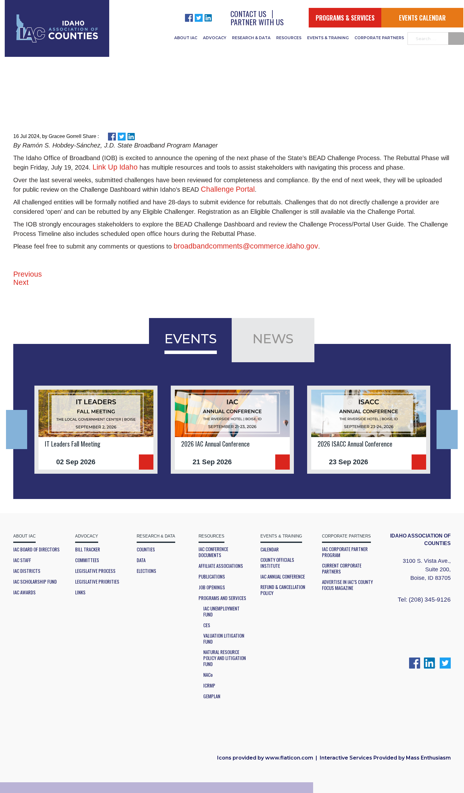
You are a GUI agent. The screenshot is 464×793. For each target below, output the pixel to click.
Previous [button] (16, 429)
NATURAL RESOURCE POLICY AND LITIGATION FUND (224, 658)
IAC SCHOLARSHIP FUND (35, 582)
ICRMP (209, 685)
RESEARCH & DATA (251, 37)
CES (206, 625)
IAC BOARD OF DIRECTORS (36, 549)
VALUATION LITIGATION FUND (223, 639)
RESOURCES (288, 37)
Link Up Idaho (115, 167)
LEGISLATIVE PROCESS (95, 571)
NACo (208, 675)
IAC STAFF (22, 560)
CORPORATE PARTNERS (379, 37)
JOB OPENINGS (212, 587)
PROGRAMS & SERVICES (345, 17)
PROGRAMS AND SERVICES (222, 598)
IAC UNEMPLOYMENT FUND (221, 611)
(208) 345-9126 (430, 599)
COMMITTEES (87, 560)
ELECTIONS (146, 571)
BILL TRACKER (87, 549)
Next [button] (447, 429)
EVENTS (190, 338)
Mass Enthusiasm (428, 758)
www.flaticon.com (289, 758)
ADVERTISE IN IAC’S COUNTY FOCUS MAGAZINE (347, 585)
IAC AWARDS (24, 592)
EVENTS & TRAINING (328, 37)
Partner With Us (257, 22)
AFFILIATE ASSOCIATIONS (221, 566)
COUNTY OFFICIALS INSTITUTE (277, 563)
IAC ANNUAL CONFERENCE (282, 577)
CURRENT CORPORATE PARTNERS (341, 568)
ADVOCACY (214, 37)
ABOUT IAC (185, 37)
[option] (96, 430)
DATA (141, 560)
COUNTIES (146, 549)
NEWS (273, 338)
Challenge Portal (228, 189)
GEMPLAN (211, 696)
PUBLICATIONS (212, 577)
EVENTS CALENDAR (422, 17)
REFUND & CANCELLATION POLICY (282, 590)
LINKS (80, 592)
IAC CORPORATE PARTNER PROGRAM (345, 552)
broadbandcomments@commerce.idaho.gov (246, 246)
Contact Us (248, 13)
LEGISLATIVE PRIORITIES (97, 582)
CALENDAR (269, 549)
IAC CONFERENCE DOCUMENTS (213, 552)
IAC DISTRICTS (26, 571)
